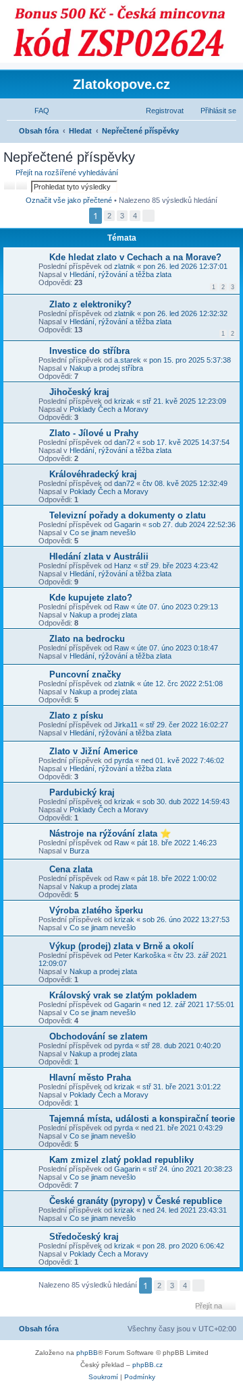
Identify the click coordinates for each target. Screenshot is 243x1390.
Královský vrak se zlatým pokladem (123, 995)
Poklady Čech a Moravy (109, 409)
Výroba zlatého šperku (96, 910)
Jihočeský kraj (79, 392)
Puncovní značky (85, 674)
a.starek (127, 360)
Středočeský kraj (84, 1237)
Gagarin (127, 524)
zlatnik (124, 266)
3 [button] (122, 216)
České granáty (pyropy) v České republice (135, 1201)
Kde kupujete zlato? (90, 598)
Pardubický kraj (82, 792)
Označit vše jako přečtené (69, 200)
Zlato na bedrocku (87, 639)
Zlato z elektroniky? (90, 304)
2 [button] (109, 216)
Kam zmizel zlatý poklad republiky (121, 1160)
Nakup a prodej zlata (103, 615)
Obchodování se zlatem (98, 1036)
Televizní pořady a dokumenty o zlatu (127, 515)
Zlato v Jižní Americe (93, 751)
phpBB (87, 1352)
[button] (148, 216)
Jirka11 (126, 725)
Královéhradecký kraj (93, 474)
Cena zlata (70, 869)
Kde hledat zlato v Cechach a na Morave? (135, 257)
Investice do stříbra (89, 351)
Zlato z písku (76, 716)
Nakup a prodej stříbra (106, 368)
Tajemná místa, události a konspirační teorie (142, 1119)
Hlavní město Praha (90, 1077)
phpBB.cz (147, 1364)
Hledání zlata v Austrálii (98, 556)
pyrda (123, 760)
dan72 (124, 442)
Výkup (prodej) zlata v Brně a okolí (121, 946)
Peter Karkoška (139, 955)
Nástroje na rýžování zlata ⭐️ (110, 833)
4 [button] (135, 216)
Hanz (123, 566)
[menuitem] (35, 110)
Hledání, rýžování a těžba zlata (120, 274)
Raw (121, 607)
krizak (124, 401)
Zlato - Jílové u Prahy (93, 433)
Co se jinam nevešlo (103, 532)
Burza (79, 851)
